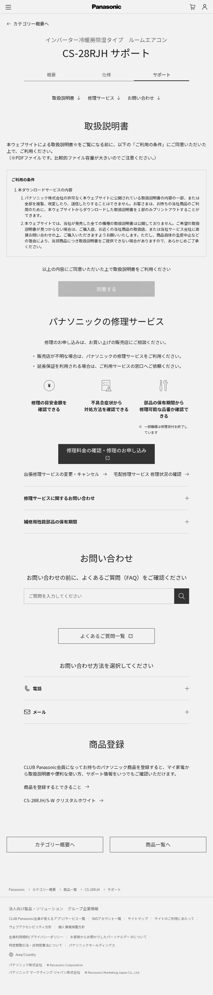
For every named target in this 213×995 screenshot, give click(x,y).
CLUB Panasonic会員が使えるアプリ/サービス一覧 (47, 918)
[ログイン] (205, 7)
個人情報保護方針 (71, 926)
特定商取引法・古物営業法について (35, 945)
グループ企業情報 (83, 908)
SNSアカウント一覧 (106, 918)
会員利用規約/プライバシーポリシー (36, 936)
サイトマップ (138, 918)
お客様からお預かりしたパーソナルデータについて (108, 936)
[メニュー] (8, 7)
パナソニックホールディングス (92, 945)
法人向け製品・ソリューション (36, 908)
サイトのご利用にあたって (174, 918)
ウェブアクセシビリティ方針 (30, 926)
